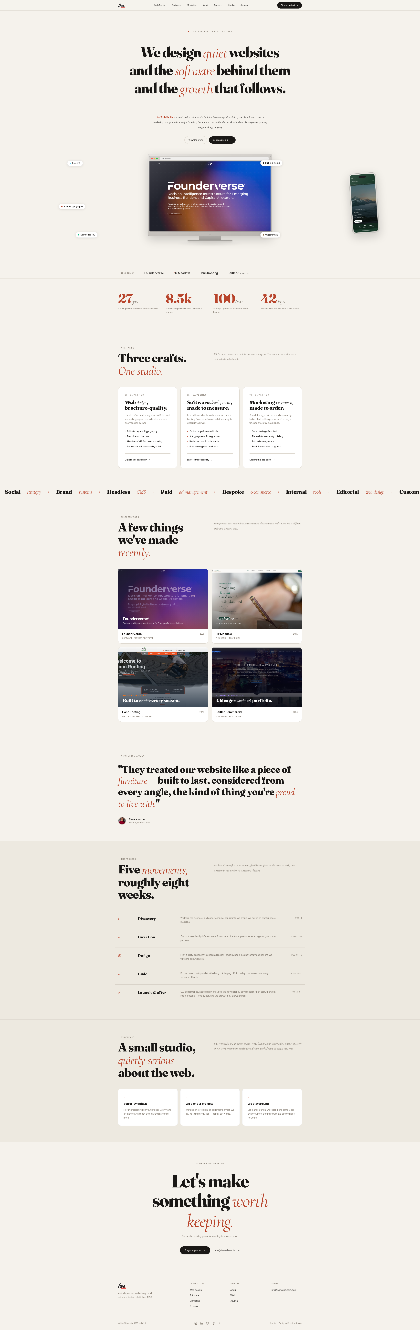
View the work (196, 140)
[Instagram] (195, 1323)
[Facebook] (213, 1323)
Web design (196, 1290)
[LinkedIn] (201, 1323)
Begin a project (220, 140)
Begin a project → (195, 1250)
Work (205, 5)
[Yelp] (219, 1323)
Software (176, 5)
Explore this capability (136, 459)
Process (218, 5)
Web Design (160, 5)
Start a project (288, 5)
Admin (273, 1323)
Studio (231, 5)
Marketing (192, 5)
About (233, 1290)
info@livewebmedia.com (227, 1250)
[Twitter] (207, 1323)
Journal (244, 5)
